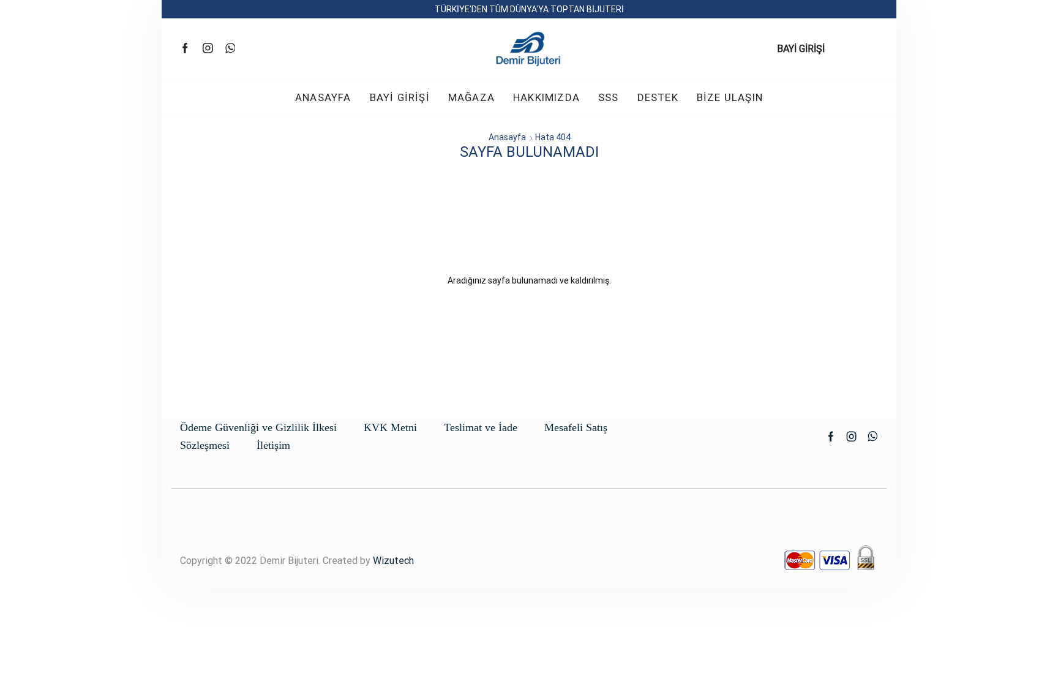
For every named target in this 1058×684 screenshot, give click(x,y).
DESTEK (657, 97)
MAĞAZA (471, 97)
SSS (608, 97)
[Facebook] (185, 49)
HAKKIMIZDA (546, 97)
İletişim (273, 445)
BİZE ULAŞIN (730, 97)
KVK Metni (390, 427)
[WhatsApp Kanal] (230, 49)
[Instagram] (208, 49)
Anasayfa (507, 137)
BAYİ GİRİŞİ (801, 48)
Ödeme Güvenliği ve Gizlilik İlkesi (258, 427)
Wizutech (393, 560)
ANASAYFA (323, 97)
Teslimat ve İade (480, 427)
